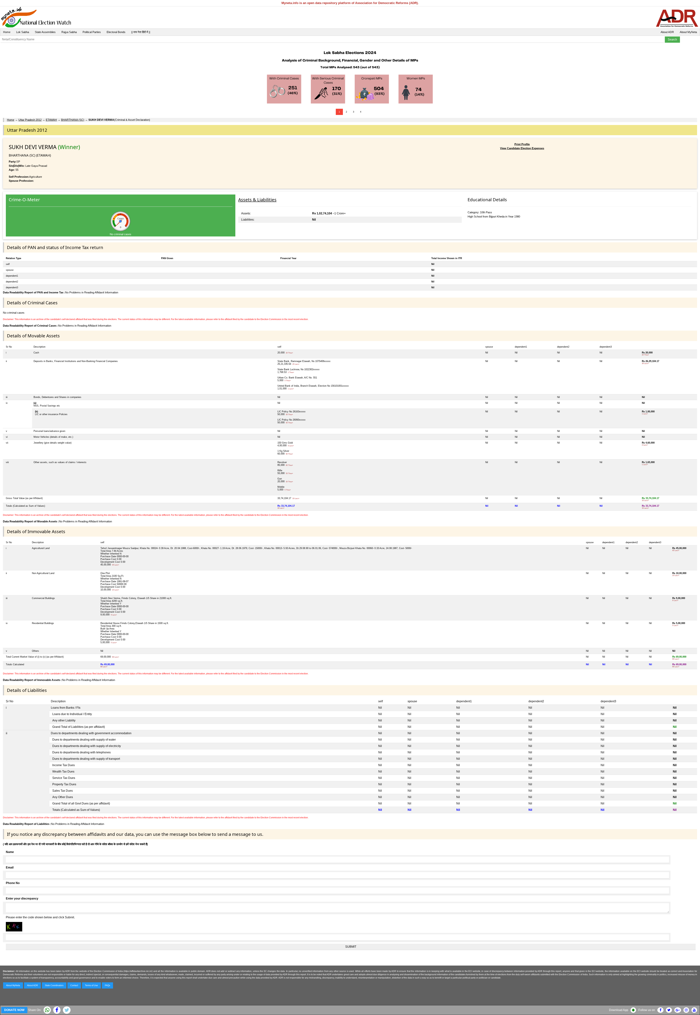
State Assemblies (45, 32)
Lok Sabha (22, 32)
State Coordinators (54, 985)
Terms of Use (91, 985)
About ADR (667, 32)
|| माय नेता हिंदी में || (140, 32)
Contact (74, 985)
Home (6, 32)
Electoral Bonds (116, 32)
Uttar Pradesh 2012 (30, 119)
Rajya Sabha (69, 32)
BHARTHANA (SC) (72, 119)
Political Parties (92, 32)
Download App (618, 1010)
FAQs (107, 985)
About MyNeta (688, 32)
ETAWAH (51, 119)
